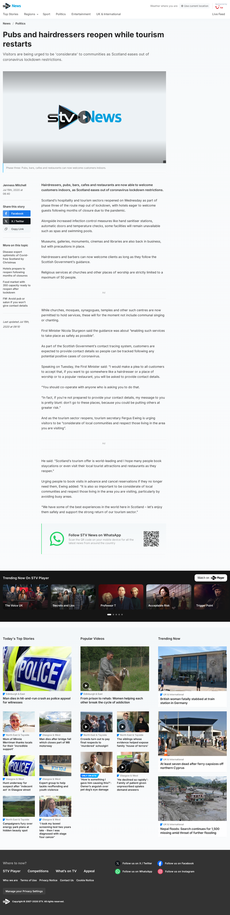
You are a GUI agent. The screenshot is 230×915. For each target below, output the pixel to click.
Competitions (38, 871)
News (7, 23)
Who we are (10, 880)
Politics (61, 14)
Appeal (89, 871)
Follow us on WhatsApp (137, 871)
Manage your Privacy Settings (24, 891)
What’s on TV (66, 871)
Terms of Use (28, 880)
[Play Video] (84, 117)
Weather (155, 5)
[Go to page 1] (109, 614)
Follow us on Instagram (179, 871)
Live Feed (218, 14)
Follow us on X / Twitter (137, 863)
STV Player (11, 871)
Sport (46, 14)
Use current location (196, 5)
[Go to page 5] (122, 614)
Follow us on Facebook (179, 863)
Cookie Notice (85, 880)
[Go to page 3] (116, 614)
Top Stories (10, 14)
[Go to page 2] (113, 614)
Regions (29, 14)
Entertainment (81, 14)
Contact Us (67, 880)
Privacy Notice (48, 880)
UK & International (108, 14)
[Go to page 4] (119, 614)
